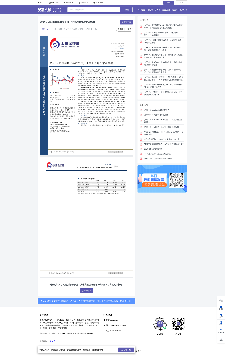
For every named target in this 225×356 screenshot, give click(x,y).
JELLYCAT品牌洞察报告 (156, 110)
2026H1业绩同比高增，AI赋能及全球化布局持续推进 (163, 41)
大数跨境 (51, 341)
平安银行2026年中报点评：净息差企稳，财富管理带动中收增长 (162, 49)
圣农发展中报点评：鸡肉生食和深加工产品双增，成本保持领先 (163, 56)
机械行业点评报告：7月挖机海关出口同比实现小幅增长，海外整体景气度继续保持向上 (163, 78)
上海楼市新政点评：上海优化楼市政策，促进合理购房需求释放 (162, 71)
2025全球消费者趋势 (156, 115)
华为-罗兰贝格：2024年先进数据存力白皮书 (162, 139)
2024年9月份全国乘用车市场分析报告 (163, 133)
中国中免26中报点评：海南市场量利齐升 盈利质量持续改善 (163, 86)
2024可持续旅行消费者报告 (158, 159)
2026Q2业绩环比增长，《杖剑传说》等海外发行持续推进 (163, 34)
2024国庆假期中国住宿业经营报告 (158, 154)
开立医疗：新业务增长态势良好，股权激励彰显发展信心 (163, 93)
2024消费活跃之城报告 (153, 149)
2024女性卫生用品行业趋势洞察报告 (161, 127)
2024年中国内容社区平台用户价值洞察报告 (163, 121)
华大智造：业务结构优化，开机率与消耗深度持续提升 (163, 63)
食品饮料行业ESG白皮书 (164, 144)
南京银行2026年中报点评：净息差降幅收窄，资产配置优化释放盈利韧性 (163, 26)
